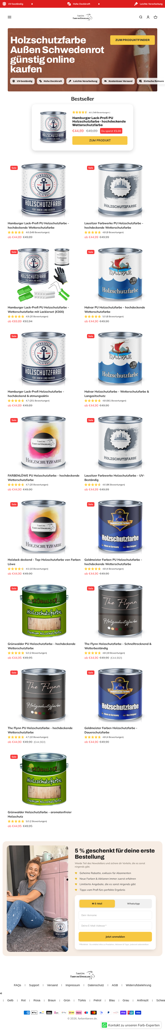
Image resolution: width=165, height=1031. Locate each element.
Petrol (97, 1000)
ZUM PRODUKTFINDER (132, 40)
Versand (52, 985)
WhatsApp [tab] (133, 903)
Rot (23, 1000)
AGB (115, 985)
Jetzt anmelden (115, 936)
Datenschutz (96, 985)
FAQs (17, 985)
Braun (52, 1000)
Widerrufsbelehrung (138, 985)
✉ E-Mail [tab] (97, 903)
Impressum (73, 985)
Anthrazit (142, 1000)
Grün (67, 1000)
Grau (126, 1000)
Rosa (37, 1000)
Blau (112, 1000)
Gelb (10, 1000)
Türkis (82, 1000)
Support (34, 985)
